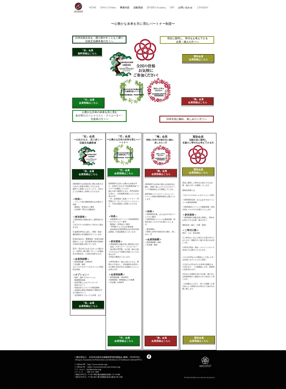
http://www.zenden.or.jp (97, 364)
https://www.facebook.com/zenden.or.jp (104, 367)
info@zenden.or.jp (94, 369)
